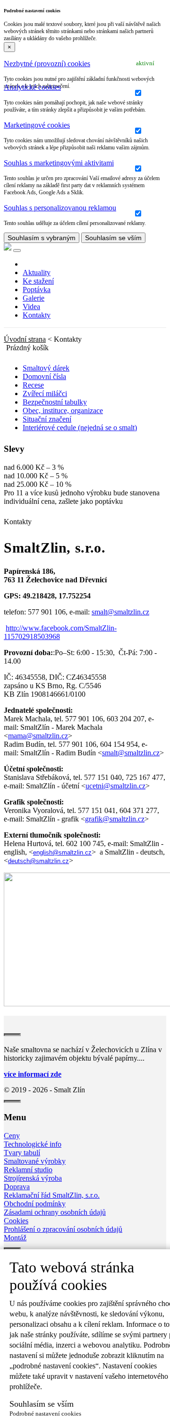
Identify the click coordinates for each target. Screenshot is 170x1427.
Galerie (33, 298)
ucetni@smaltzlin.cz (115, 786)
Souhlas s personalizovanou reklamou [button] (60, 208)
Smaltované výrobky (35, 1161)
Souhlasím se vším (113, 238)
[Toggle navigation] (17, 250)
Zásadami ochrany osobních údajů (55, 1212)
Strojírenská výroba (33, 1178)
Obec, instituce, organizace (63, 410)
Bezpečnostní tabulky (55, 402)
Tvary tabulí (22, 1153)
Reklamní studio (28, 1170)
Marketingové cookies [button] (37, 125)
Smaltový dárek (46, 368)
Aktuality (37, 272)
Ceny (12, 1136)
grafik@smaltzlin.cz (114, 819)
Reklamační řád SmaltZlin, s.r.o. (52, 1195)
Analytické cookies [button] (32, 87)
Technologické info (32, 1144)
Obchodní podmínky (35, 1204)
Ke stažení (38, 281)
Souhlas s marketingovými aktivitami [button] (59, 163)
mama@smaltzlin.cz (38, 736)
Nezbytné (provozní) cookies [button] (47, 64)
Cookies (16, 1221)
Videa (31, 307)
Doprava (17, 1187)
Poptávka (37, 289)
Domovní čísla (44, 376)
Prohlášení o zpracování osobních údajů (63, 1229)
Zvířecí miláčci (45, 393)
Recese (33, 385)
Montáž (15, 1238)
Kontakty (37, 315)
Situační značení (47, 419)
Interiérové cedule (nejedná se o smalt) (80, 428)
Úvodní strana (25, 339)
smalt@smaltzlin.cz (120, 612)
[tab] (85, 64)
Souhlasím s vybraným (42, 238)
